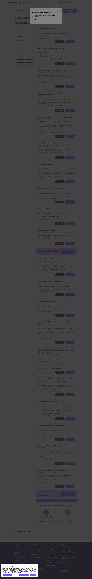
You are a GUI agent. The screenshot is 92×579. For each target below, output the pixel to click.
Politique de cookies (17, 572)
